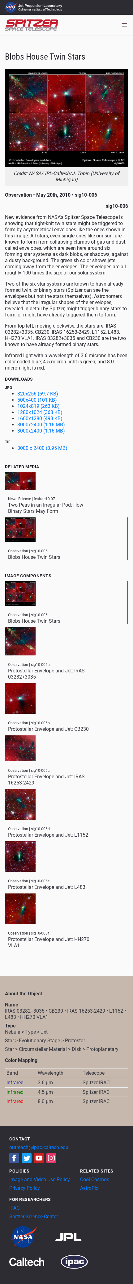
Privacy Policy (24, 1188)
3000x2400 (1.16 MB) (41, 425)
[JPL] (76, 1237)
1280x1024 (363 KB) (39, 412)
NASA (12, 7)
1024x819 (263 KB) (38, 406)
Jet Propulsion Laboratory (40, 4)
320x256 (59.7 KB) (37, 394)
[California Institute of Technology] (34, 1261)
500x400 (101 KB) (37, 400)
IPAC (14, 1208)
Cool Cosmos (94, 1179)
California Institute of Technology (40, 10)
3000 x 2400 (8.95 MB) (42, 448)
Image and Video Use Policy (39, 1179)
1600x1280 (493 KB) (39, 418)
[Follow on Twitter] (27, 1158)
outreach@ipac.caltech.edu (38, 1147)
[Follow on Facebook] (14, 1158)
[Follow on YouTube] (39, 1158)
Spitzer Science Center (33, 1216)
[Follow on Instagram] (51, 1158)
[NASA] (31, 1237)
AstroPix (89, 1188)
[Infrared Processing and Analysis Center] (74, 1261)
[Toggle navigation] (124, 25)
